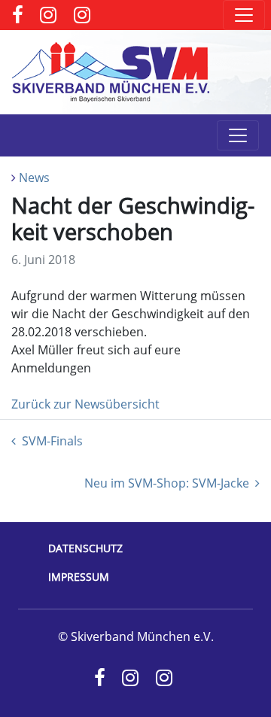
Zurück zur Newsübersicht (85, 404)
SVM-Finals (52, 441)
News (34, 177)
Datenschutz (85, 548)
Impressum (78, 577)
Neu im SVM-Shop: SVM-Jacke (166, 483)
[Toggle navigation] (244, 15)
